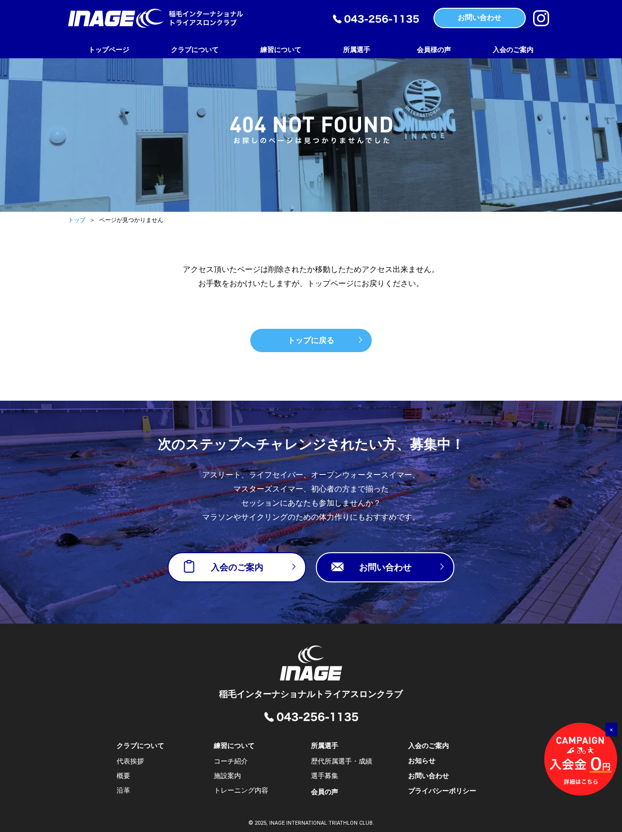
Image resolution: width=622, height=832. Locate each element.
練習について (280, 49)
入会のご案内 (513, 49)
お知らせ (421, 760)
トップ (77, 220)
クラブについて (195, 49)
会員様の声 (434, 49)
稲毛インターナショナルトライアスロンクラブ (311, 694)
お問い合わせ (428, 776)
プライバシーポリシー (442, 791)
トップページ (108, 49)
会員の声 (324, 792)
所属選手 (356, 49)
